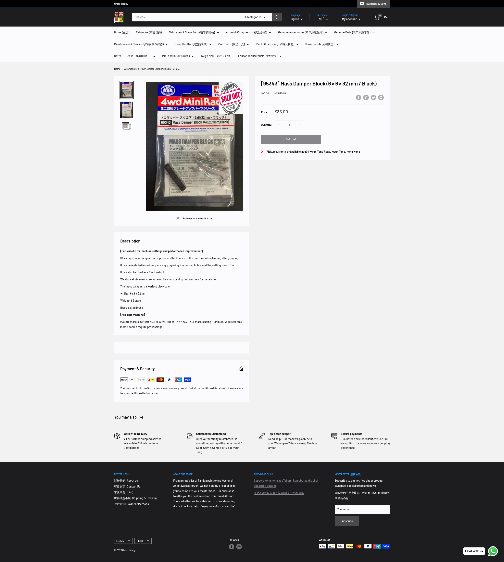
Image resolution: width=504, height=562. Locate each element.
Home (117, 68)
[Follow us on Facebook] (231, 546)
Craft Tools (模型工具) (231, 44)
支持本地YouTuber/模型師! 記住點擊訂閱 (279, 492)
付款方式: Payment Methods (131, 504)
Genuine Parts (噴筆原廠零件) (352, 32)
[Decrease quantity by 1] (279, 125)
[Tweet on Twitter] (373, 97)
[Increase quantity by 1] (300, 125)
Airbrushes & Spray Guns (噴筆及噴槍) (192, 32)
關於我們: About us (126, 480)
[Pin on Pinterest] (366, 97)
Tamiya (265, 92)
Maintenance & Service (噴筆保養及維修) (139, 44)
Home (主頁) (121, 32)
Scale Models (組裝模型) (319, 44)
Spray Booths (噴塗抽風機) (191, 44)
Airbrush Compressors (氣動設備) (246, 32)
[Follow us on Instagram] (239, 546)
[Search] (277, 17)
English (120, 540)
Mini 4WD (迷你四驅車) (176, 56)
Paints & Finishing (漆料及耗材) (275, 44)
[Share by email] (381, 97)
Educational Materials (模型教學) (257, 56)
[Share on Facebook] (358, 97)
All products (130, 68)
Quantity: (266, 124)
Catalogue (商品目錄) (149, 32)
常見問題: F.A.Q (123, 492)
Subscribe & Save (376, 3)
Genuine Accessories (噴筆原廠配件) (300, 32)
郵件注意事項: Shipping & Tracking (135, 498)
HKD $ (140, 540)
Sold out (291, 139)
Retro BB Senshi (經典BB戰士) (132, 56)
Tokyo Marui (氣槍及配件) (216, 56)
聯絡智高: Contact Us (127, 486)
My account (349, 19)
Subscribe (347, 521)
